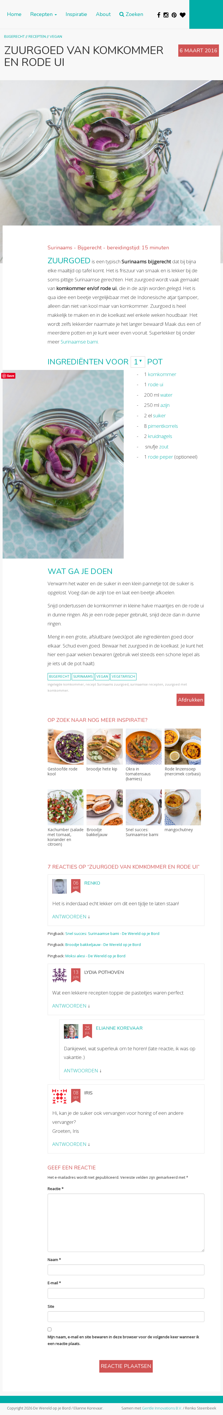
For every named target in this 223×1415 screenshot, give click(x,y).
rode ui (155, 384)
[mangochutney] (183, 807)
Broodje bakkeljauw (97, 832)
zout (163, 446)
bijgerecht (59, 677)
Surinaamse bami (79, 341)
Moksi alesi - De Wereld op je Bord (95, 955)
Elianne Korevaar (119, 1028)
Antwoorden (69, 916)
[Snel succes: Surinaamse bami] (144, 807)
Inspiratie (76, 14)
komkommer (162, 374)
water (166, 394)
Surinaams (83, 677)
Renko (92, 883)
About (103, 14)
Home (14, 14)
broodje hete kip (102, 769)
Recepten (42, 14)
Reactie (56, 1188)
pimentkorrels (163, 426)
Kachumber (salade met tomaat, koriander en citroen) (66, 837)
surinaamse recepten (146, 684)
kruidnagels (160, 436)
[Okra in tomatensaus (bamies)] (144, 747)
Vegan (56, 36)
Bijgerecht (14, 36)
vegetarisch (123, 677)
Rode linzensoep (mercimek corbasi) (183, 772)
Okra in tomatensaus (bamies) (138, 774)
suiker (159, 415)
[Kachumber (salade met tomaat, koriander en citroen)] (66, 807)
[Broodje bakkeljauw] (105, 807)
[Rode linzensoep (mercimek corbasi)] (183, 747)
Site (51, 1306)
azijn (165, 405)
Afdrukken (190, 699)
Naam (54, 1259)
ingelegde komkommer (66, 684)
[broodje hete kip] (105, 747)
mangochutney (179, 829)
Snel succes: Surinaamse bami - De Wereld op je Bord (112, 933)
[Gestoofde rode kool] (66, 747)
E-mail (54, 1282)
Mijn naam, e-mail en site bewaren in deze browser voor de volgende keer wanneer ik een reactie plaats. (123, 1340)
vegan (102, 677)
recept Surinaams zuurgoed (107, 684)
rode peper (160, 456)
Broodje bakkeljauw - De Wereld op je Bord (103, 944)
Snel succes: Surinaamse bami (142, 832)
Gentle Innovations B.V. (162, 1408)
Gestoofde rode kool (63, 772)
